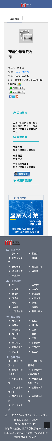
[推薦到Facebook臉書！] (10, 96)
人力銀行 (36, 285)
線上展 (35, 325)
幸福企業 (16, 343)
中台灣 (15, 289)
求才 (34, 334)
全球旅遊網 (17, 311)
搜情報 (35, 258)
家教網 (35, 307)
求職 (14, 338)
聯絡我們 (16, 276)
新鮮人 (35, 303)
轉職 (14, 303)
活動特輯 (16, 267)
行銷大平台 (37, 311)
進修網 (15, 298)
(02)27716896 (22, 72)
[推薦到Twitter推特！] (13, 96)
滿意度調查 (17, 271)
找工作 (15, 334)
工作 (34, 330)
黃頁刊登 (16, 321)
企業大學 (36, 298)
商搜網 (15, 294)
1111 (14, 285)
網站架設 (16, 330)
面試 (34, 338)
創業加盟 (36, 294)
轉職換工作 (17, 347)
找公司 (15, 253)
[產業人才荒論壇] (26, 217)
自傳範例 (36, 343)
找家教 (15, 352)
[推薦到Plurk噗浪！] (17, 96)
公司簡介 (14, 19)
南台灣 (35, 289)
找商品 (35, 253)
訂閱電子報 (37, 267)
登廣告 (35, 271)
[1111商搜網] (26, 5)
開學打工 (36, 347)
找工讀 (35, 352)
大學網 (15, 307)
